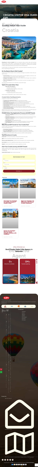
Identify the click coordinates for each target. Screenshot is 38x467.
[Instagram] (5, 460)
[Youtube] (7, 460)
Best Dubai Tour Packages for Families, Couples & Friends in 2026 (10, 202)
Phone (4, 162)
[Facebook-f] (2, 460)
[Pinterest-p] (12, 460)
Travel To (4, 166)
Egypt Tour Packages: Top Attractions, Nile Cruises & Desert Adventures (27, 202)
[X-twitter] (10, 460)
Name (4, 158)
